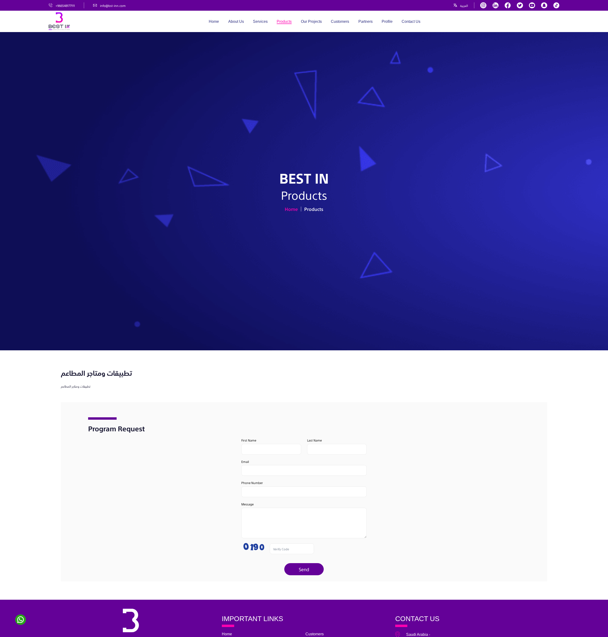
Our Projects (311, 21)
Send (304, 569)
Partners (365, 21)
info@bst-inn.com (113, 5)
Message (247, 504)
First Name (248, 440)
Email (245, 461)
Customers (340, 21)
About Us (236, 21)
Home (214, 21)
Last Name (314, 440)
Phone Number (252, 482)
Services (260, 21)
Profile (387, 21)
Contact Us (411, 21)
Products (284, 21)
